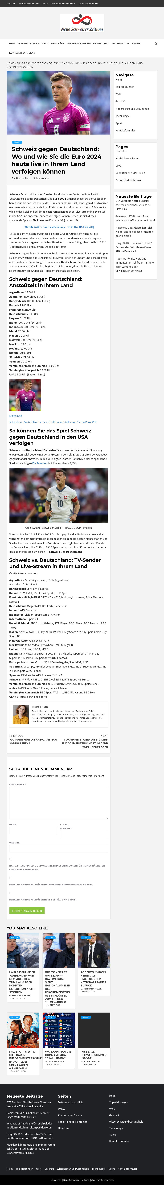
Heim (12, 43)
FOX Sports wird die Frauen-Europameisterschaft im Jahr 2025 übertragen (85, 741)
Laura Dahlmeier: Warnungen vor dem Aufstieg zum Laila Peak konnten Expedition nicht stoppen (22, 982)
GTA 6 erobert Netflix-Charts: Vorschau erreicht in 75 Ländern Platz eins (133, 205)
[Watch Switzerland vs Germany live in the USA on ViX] (58, 227)
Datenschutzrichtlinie (89, 3)
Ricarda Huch (23, 178)
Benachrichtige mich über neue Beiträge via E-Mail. (42, 899)
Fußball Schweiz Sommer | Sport (94, 1055)
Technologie (120, 43)
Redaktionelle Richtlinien (63, 3)
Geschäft (57, 43)
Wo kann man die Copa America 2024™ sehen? (33, 739)
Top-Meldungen (28, 43)
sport (17, 142)
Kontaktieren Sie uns (29, 3)
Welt (45, 43)
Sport (136, 43)
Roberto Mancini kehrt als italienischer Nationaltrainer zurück (94, 979)
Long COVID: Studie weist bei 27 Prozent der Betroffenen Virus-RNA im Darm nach (133, 247)
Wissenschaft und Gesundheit (88, 43)
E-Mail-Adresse (66, 826)
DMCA (45, 3)
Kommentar (17, 784)
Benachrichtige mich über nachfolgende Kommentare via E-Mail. (51, 884)
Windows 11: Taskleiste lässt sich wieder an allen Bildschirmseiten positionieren (134, 232)
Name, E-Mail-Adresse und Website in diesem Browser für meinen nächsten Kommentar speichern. (57, 867)
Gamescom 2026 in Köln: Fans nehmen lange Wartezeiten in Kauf (135, 218)
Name (13, 824)
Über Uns (11, 3)
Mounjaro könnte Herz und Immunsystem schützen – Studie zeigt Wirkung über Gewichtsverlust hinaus (134, 265)
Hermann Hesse (21, 995)
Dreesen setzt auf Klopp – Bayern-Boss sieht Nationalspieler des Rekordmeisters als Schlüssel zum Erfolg (57, 985)
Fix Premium (40, 463)
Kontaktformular (22, 52)
